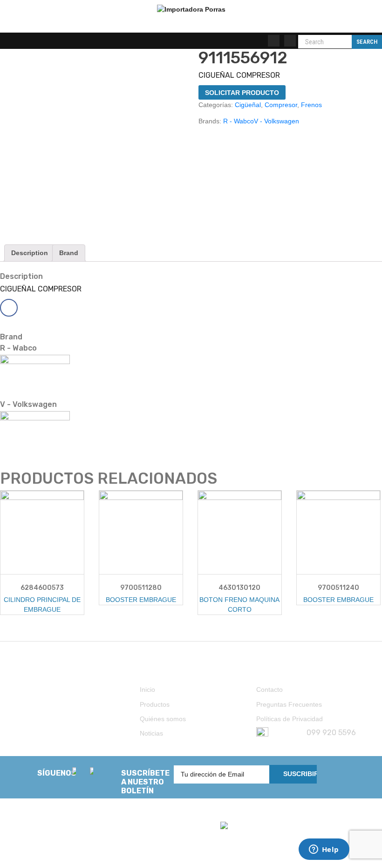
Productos (155, 704)
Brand (68, 253)
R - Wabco (238, 121)
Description (29, 253)
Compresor (281, 104)
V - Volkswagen (276, 121)
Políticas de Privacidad (289, 719)
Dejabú (45, 847)
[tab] (29, 253)
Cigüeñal (248, 104)
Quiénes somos (163, 719)
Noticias (151, 733)
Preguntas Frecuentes (289, 704)
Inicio (147, 689)
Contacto (269, 689)
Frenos (311, 104)
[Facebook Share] (9, 308)
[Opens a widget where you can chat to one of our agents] (323, 850)
